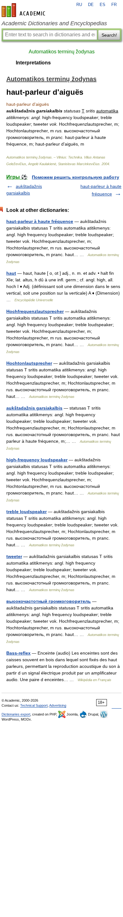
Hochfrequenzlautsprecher (35, 311)
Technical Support (34, 705)
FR (114, 5)
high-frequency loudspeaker (36, 459)
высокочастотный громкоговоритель (48, 601)
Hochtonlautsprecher (29, 363)
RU (79, 5)
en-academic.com (24, 10)
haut (11, 273)
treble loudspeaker (26, 511)
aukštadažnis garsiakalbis (34, 408)
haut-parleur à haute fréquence (39, 221)
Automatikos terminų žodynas (62, 51)
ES (102, 5)
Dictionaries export (16, 714)
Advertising (57, 705)
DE (91, 5)
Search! (109, 35)
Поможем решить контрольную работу (75, 177)
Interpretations (33, 62)
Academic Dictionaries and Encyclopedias (54, 23)
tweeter (14, 556)
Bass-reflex (18, 653)
